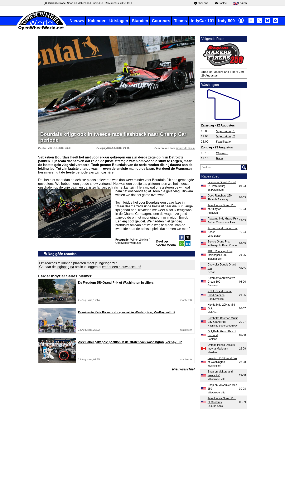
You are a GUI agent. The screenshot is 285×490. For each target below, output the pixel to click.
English (242, 3)
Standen (140, 20)
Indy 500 (226, 20)
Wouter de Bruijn (185, 148)
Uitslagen (118, 20)
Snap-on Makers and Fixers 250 (85, 3)
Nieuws (76, 20)
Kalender (97, 20)
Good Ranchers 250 (220, 195)
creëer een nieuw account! (121, 267)
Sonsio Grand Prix (219, 241)
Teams (180, 20)
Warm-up (222, 153)
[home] (41, 29)
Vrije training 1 (225, 131)
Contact (222, 3)
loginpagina (65, 267)
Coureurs (161, 20)
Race (219, 158)
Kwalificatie (223, 141)
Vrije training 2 (225, 136)
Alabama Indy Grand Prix (223, 218)
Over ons (203, 3)
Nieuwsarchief (183, 369)
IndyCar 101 (202, 20)
